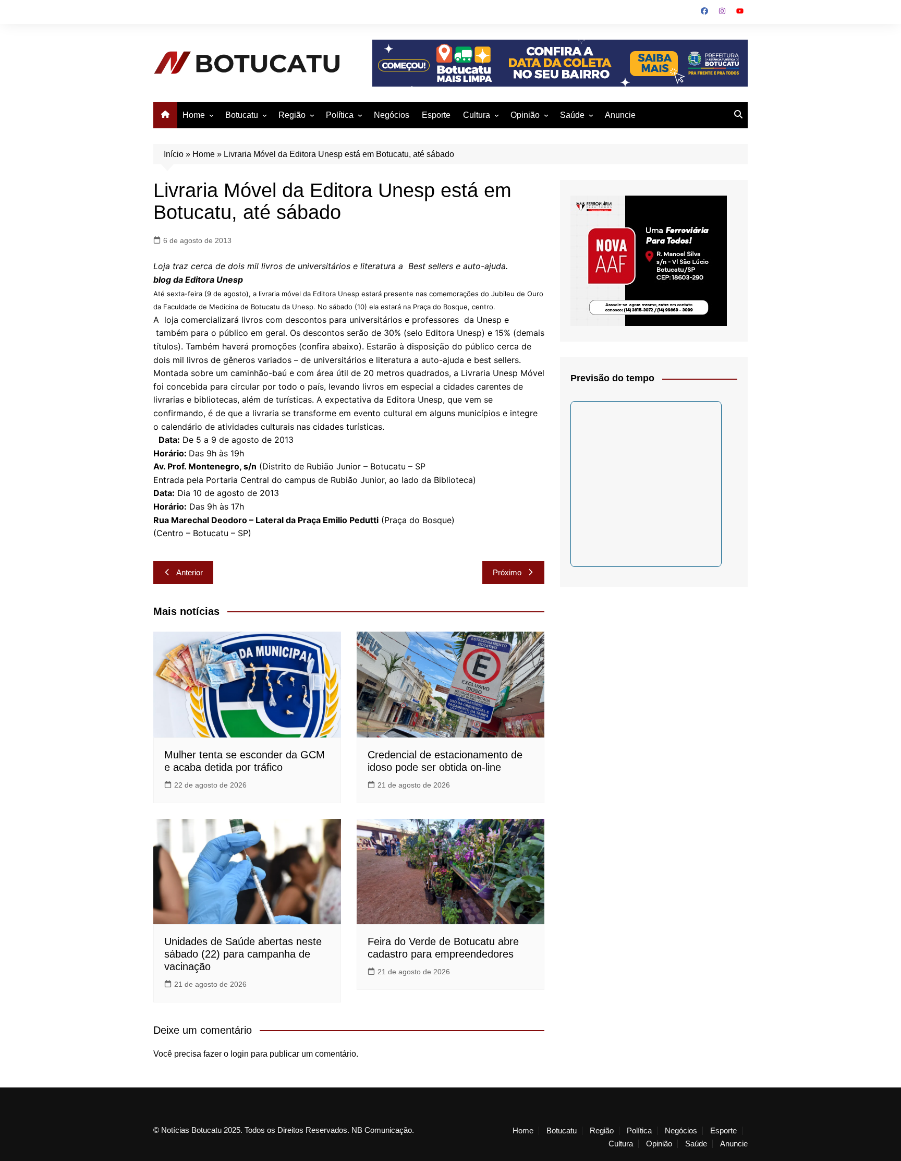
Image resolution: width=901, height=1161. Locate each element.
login (239, 1053)
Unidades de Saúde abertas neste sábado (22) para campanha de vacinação (243, 954)
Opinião (525, 115)
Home (193, 115)
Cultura (476, 115)
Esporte (436, 115)
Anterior (189, 572)
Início (174, 154)
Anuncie (620, 115)
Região (292, 115)
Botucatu (241, 115)
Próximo (507, 572)
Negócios (391, 115)
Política (340, 115)
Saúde (572, 115)
